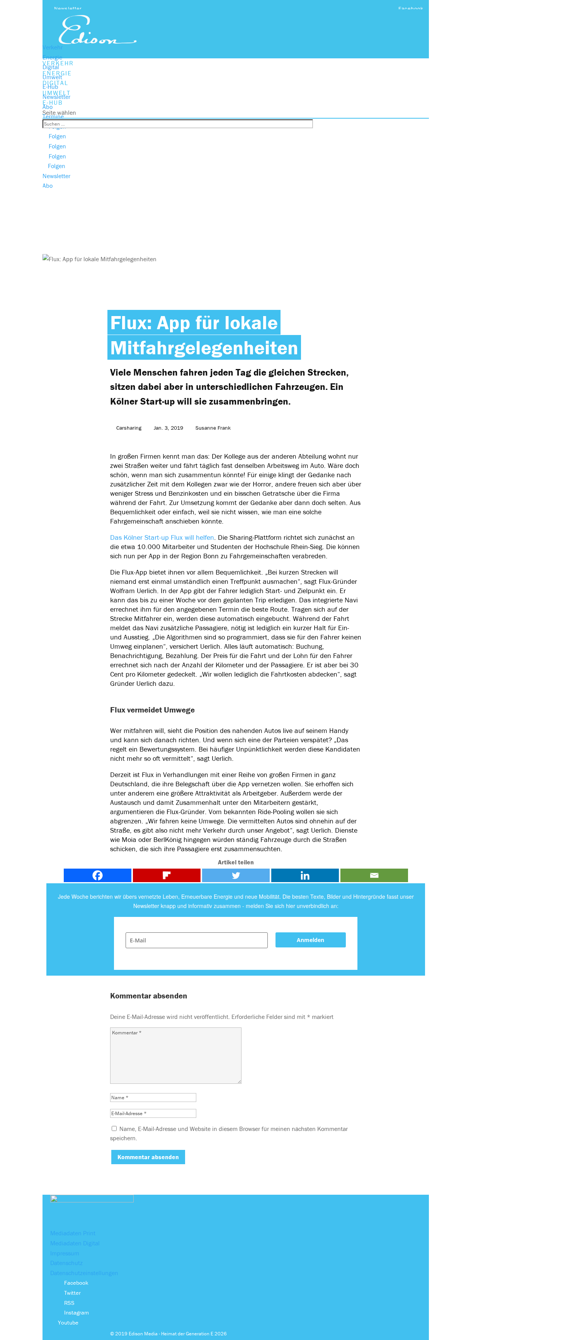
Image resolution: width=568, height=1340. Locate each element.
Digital (51, 67)
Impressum (64, 1253)
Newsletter (68, 8)
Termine (53, 116)
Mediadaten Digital (75, 1243)
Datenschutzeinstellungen (84, 1273)
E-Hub (50, 86)
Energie (52, 57)
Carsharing (128, 427)
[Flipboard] (167, 875)
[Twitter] (236, 875)
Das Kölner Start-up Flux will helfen (162, 537)
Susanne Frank (213, 427)
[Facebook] (97, 875)
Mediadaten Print (72, 1233)
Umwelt (52, 77)
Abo (48, 107)
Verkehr (53, 47)
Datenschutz (66, 1263)
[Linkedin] (305, 875)
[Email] (374, 875)
